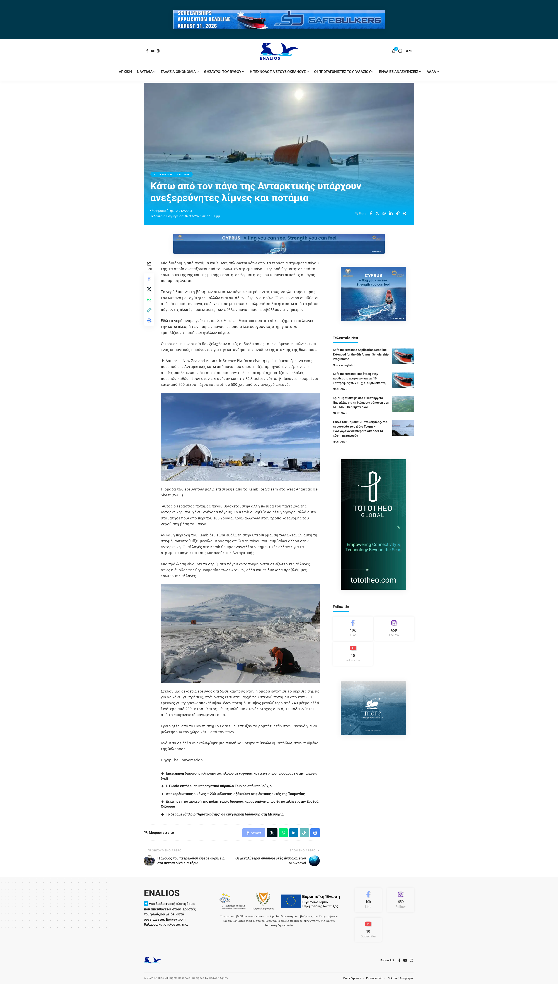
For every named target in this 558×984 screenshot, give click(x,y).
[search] (400, 51)
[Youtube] (353, 654)
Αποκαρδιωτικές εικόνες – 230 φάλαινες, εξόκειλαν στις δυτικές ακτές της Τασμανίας (235, 794)
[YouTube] (153, 51)
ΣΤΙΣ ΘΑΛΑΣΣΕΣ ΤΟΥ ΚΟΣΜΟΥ (171, 174)
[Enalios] (279, 51)
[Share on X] (377, 213)
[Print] (404, 213)
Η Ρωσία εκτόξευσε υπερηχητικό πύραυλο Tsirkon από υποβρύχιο (219, 786)
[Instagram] (158, 51)
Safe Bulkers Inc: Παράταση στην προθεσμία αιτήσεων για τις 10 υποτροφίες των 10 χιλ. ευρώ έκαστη (359, 378)
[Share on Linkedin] (391, 213)
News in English (343, 365)
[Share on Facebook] (371, 213)
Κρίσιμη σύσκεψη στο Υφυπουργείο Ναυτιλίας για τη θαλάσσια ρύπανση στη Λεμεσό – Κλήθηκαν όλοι (361, 402)
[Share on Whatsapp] (384, 213)
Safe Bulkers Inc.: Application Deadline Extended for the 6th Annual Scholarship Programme (361, 354)
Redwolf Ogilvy (218, 978)
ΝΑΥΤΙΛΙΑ (339, 389)
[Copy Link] (398, 213)
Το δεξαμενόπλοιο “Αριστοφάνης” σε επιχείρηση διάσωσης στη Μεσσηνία (225, 814)
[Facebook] (147, 51)
